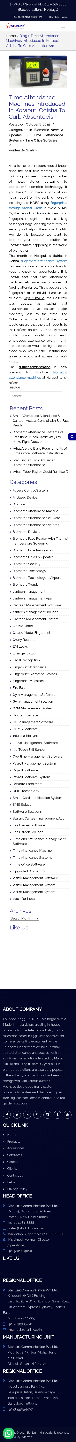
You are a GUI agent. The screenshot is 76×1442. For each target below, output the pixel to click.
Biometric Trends (25, 584)
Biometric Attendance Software (36, 518)
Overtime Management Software (38, 756)
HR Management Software (33, 722)
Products (13, 1141)
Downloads (54, 17)
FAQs (11, 1182)
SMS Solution (23, 804)
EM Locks (20, 646)
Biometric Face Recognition (33, 550)
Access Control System (30, 490)
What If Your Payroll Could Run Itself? (41, 472)
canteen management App (32, 598)
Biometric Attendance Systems (36, 525)
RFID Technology (26, 791)
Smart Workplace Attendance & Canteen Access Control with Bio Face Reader (41, 420)
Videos (65, 17)
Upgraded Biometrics (29, 871)
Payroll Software (25, 770)
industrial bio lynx (25, 736)
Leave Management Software (35, 743)
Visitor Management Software (35, 878)
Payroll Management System (34, 763)
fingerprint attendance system (44, 261)
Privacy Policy (17, 1189)
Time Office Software (41, 140)
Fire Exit (19, 688)
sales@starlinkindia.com (30, 17)
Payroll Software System (31, 777)
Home (11, 36)
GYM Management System (33, 708)
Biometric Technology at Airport (37, 578)
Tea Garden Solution (28, 832)
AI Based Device (25, 497)
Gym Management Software (34, 695)
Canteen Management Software (37, 605)
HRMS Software (25, 729)
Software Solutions (27, 811)
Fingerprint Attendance (30, 667)
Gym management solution (33, 701)
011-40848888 (55, 4)
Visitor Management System (34, 885)
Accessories (16, 1148)
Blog (23, 36)
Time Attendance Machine (32, 850)
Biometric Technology (29, 571)
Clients (12, 1169)
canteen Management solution (35, 612)
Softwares (14, 1155)
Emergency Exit (24, 653)
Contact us (15, 1175)
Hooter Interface (25, 715)
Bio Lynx (19, 504)
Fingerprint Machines (28, 681)
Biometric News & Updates (33, 557)
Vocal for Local (24, 899)
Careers (12, 1162)
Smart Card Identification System (37, 798)
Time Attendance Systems (32, 857)
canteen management (29, 591)
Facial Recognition (26, 660)
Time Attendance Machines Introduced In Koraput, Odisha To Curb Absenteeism (33, 41)
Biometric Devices (26, 532)
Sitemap (27, 1436)
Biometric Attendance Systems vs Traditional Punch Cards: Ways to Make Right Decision (38, 437)
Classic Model (23, 626)
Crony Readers (24, 640)
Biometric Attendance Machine (36, 511)
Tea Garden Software (29, 825)
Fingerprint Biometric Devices (35, 674)
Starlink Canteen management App (39, 818)
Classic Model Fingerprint (31, 633)
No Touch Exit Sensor (29, 750)
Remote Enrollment (27, 784)
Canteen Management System (35, 619)
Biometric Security (26, 564)
